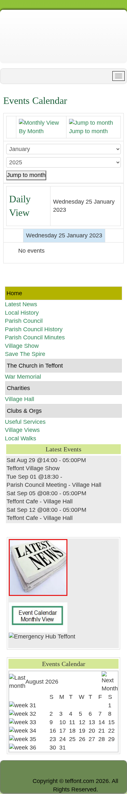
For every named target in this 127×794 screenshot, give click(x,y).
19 (82, 730)
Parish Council (24, 321)
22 (111, 730)
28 (101, 739)
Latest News (21, 304)
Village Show (22, 346)
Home (14, 293)
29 (111, 739)
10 (62, 722)
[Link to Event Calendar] (38, 617)
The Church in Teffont (35, 365)
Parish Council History (34, 329)
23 (52, 739)
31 (62, 747)
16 (52, 730)
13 (92, 722)
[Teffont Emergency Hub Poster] (42, 636)
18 (72, 730)
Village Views (22, 430)
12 (82, 722)
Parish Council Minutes (35, 337)
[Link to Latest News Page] (38, 567)
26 (82, 739)
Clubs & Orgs (24, 411)
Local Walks (20, 438)
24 (62, 739)
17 (62, 730)
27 (92, 739)
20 (92, 730)
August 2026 (41, 681)
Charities (18, 388)
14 (101, 722)
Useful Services (25, 422)
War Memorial (23, 376)
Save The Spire (25, 354)
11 (72, 722)
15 (111, 722)
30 (52, 747)
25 (72, 739)
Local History (22, 312)
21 (101, 730)
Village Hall (19, 399)
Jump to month (26, 175)
